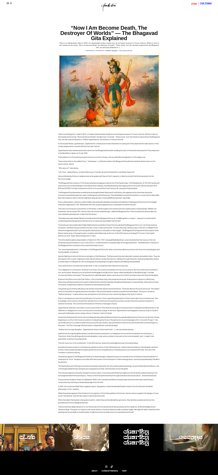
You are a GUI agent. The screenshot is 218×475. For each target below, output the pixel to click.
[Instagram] (106, 466)
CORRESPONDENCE (109, 471)
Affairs (194, 4)
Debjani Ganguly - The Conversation (119, 50)
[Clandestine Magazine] (109, 459)
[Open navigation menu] (8, 3)
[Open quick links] (11, 3)
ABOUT (95, 471)
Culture (206, 4)
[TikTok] (111, 466)
